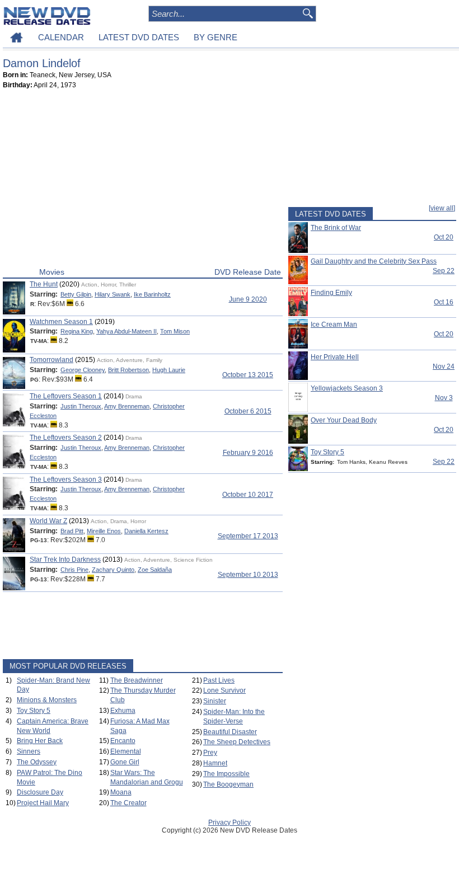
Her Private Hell (335, 357)
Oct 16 (443, 302)
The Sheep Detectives (236, 742)
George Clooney (82, 369)
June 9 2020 (248, 299)
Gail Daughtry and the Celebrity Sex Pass (374, 261)
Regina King (76, 331)
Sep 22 (444, 271)
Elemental (125, 751)
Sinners (28, 751)
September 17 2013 (248, 536)
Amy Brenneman (126, 406)
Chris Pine (74, 569)
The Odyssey (37, 762)
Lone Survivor (224, 690)
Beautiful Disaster (230, 732)
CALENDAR (61, 37)
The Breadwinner (136, 680)
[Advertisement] (143, 180)
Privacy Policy (229, 822)
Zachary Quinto (113, 569)
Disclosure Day (40, 792)
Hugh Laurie (168, 369)
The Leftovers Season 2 (66, 437)
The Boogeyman (228, 784)
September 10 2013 (248, 575)
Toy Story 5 (33, 711)
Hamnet (215, 763)
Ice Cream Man (334, 324)
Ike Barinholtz (152, 294)
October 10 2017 (247, 495)
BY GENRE (215, 37)
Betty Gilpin (75, 294)
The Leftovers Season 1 (66, 396)
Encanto (122, 741)
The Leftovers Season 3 (66, 479)
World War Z (48, 521)
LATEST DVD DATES (139, 37)
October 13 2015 (247, 375)
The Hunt (44, 284)
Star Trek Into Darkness (65, 559)
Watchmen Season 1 (61, 322)
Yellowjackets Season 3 (347, 388)
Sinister (214, 701)
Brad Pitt (71, 531)
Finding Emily (331, 293)
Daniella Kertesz (146, 531)
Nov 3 (444, 398)
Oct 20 (443, 237)
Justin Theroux (80, 406)
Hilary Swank (112, 294)
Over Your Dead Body (344, 420)
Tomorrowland (51, 360)
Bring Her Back (40, 741)
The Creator (128, 803)
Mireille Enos (104, 531)
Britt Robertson (128, 369)
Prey (210, 752)
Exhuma (122, 711)
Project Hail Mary (43, 803)
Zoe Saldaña (155, 569)
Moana (121, 792)
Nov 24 (444, 366)
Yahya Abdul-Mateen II (126, 331)
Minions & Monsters (47, 700)
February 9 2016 (248, 453)
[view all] (442, 208)
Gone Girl (124, 762)
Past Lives (219, 680)
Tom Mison (175, 331)
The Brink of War (336, 228)
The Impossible (226, 774)
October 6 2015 (247, 411)
